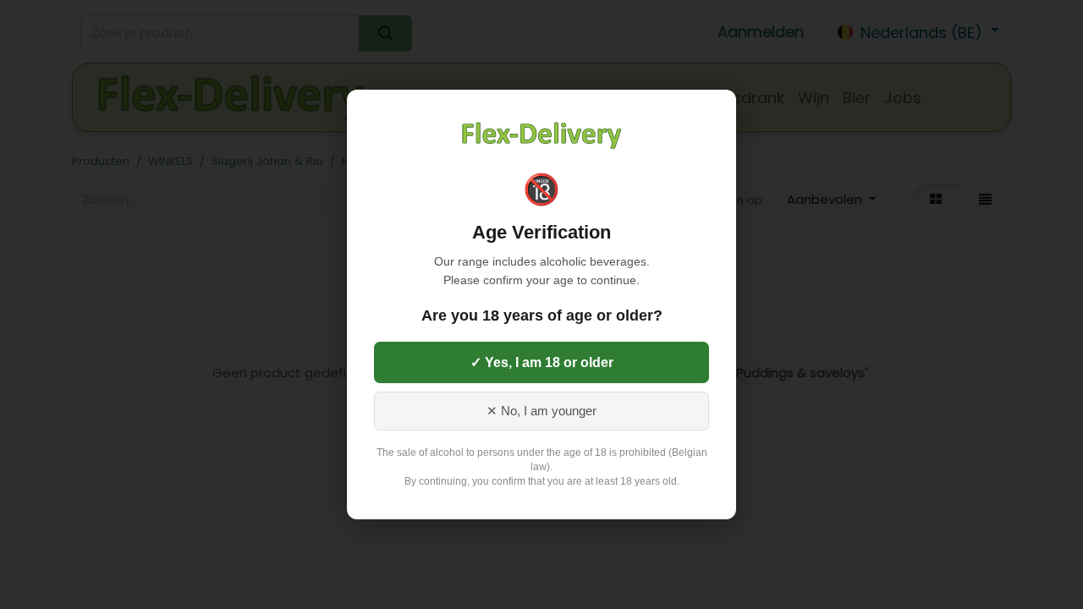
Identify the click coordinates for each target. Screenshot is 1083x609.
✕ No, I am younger (541, 411)
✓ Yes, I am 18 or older (541, 362)
